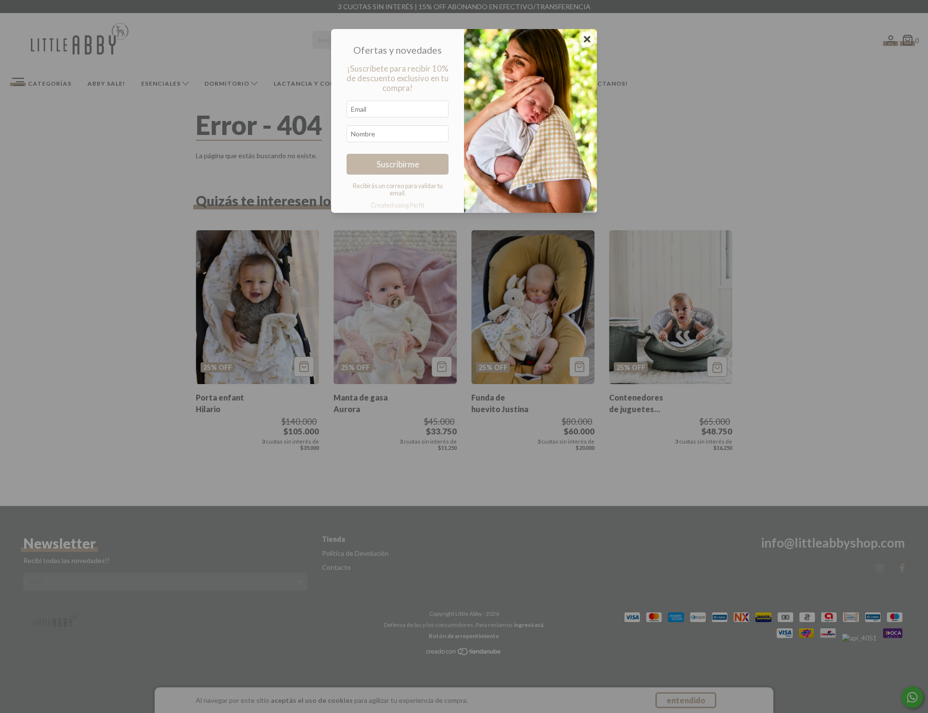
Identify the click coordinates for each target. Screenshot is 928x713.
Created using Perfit (397, 205)
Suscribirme (398, 164)
